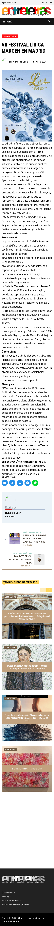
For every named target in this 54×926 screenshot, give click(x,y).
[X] (47, 2)
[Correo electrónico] (50, 2)
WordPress (7, 921)
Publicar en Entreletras (11, 900)
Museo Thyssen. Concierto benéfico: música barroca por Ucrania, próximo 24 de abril (27, 667)
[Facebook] (43, 2)
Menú (9, 21)
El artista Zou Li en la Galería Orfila (27, 768)
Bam (16, 921)
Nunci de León (20, 62)
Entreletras (25, 918)
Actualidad (10, 36)
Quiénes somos (8, 892)
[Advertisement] (27, 836)
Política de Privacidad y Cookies (15, 904)
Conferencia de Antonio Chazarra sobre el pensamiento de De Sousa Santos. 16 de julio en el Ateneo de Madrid (27, 616)
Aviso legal (6, 896)
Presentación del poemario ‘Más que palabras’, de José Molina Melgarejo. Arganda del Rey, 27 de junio (27, 718)
